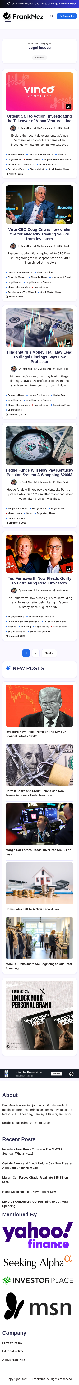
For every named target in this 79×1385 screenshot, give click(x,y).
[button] (51, 16)
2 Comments (44, 368)
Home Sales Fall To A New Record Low (32, 909)
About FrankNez (13, 1360)
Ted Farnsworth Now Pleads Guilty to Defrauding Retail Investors (39, 580)
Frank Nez (26, 128)
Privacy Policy (12, 1343)
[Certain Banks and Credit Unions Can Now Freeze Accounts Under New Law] (39, 765)
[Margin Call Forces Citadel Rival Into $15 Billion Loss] (39, 824)
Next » (49, 653)
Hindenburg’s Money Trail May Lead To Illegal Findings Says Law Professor (39, 357)
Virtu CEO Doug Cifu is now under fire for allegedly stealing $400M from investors (39, 234)
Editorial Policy (12, 1351)
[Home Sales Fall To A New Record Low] (39, 883)
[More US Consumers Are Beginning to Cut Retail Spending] (39, 938)
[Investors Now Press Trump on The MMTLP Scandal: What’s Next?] (39, 706)
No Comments (44, 128)
